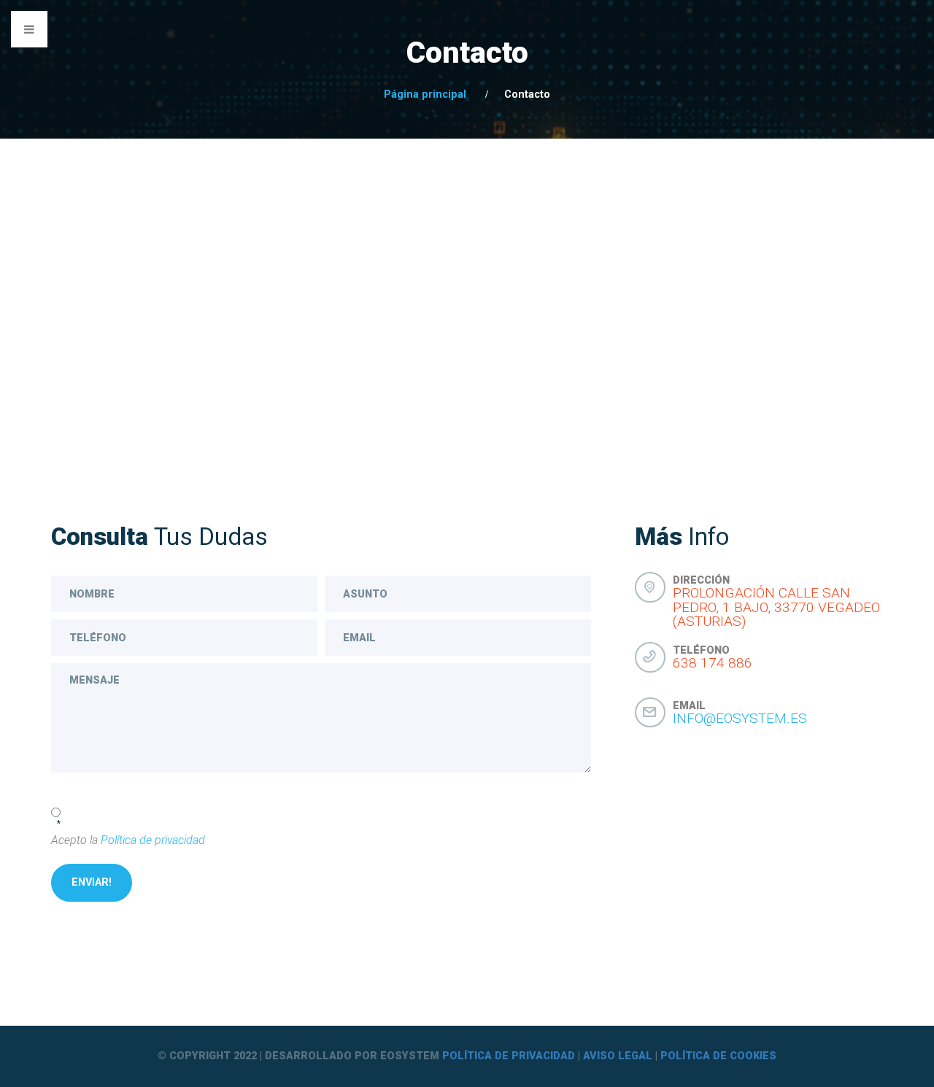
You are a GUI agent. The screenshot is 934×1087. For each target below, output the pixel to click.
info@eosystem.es (740, 718)
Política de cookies (718, 1056)
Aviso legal (617, 1056)
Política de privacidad (153, 840)
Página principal (425, 94)
